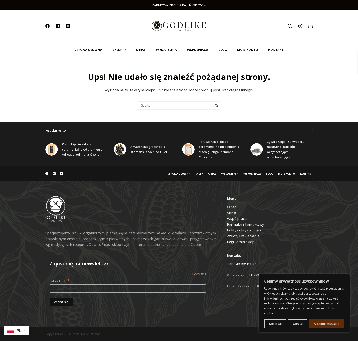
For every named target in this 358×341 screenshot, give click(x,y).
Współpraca (197, 49)
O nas (141, 49)
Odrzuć (298, 324)
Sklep (117, 49)
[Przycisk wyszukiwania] (216, 105)
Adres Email (60, 281)
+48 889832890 (247, 264)
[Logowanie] (300, 26)
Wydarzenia (166, 49)
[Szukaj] (290, 26)
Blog (222, 49)
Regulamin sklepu (242, 241)
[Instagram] (58, 26)
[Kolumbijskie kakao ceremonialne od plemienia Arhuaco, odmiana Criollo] (51, 149)
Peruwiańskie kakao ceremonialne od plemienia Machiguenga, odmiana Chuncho (219, 149)
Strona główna (88, 49)
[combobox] (175, 105)
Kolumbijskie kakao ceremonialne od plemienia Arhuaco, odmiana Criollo (82, 149)
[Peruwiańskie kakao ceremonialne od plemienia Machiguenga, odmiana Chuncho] (188, 149)
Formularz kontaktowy (245, 224)
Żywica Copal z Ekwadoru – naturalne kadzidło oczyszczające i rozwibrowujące (287, 149)
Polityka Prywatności (244, 230)
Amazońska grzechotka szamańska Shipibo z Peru (149, 149)
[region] (304, 303)
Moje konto (247, 49)
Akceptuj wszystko (326, 324)
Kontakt (276, 49)
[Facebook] (47, 26)
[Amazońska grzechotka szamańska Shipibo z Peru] (120, 149)
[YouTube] (68, 26)
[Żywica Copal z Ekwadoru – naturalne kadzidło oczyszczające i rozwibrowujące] (256, 149)
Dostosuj (275, 324)
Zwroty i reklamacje (243, 236)
